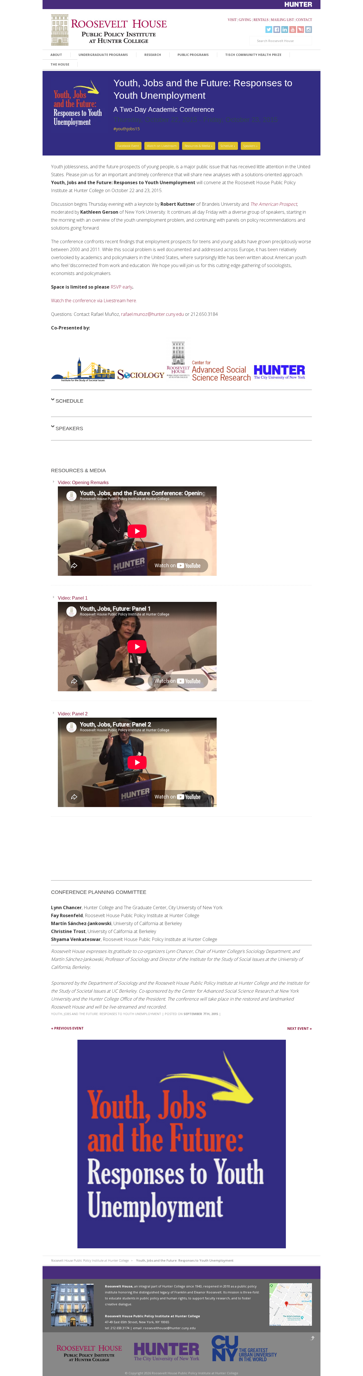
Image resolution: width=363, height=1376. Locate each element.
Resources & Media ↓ (199, 146)
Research (152, 54)
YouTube (292, 29)
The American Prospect (273, 204)
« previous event (67, 1028)
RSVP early (121, 287)
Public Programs (193, 54)
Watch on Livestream (162, 146)
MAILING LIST (282, 20)
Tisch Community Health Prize (253, 54)
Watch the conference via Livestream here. (94, 300)
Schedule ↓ (228, 146)
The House (59, 64)
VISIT (232, 20)
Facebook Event (128, 146)
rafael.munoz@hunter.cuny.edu (152, 314)
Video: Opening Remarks (83, 482)
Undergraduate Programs (103, 54)
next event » (299, 1028)
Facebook (276, 29)
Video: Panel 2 (73, 713)
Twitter (268, 29)
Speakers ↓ (250, 146)
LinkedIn (284, 29)
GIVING (245, 20)
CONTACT (304, 20)
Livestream (300, 29)
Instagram (308, 29)
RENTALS (261, 20)
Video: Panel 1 (73, 598)
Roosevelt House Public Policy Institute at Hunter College (90, 1260)
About (56, 54)
